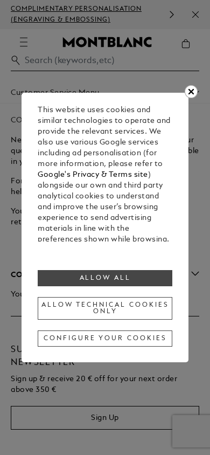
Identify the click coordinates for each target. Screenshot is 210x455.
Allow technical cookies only (105, 308)
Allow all (105, 278)
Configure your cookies (105, 338)
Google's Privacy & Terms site (93, 174)
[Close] (191, 91)
